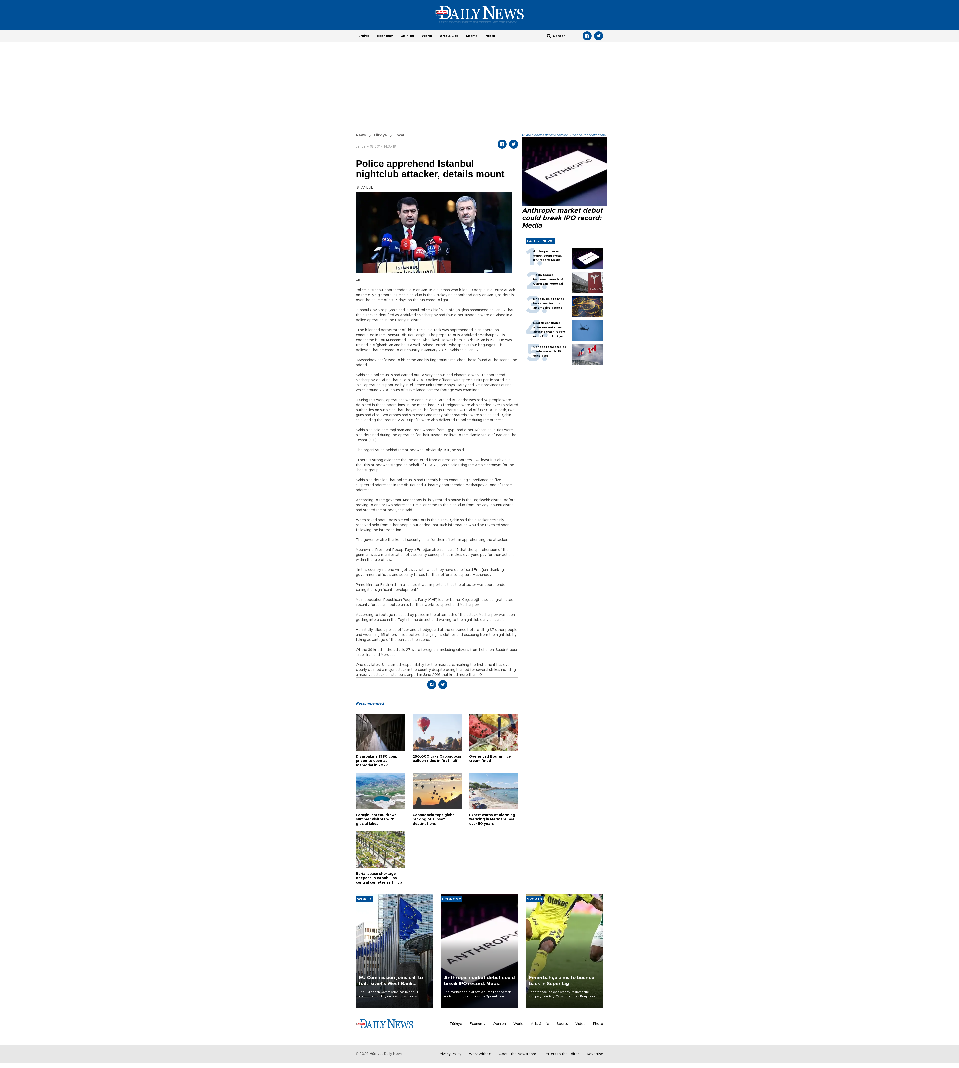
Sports (471, 36)
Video (580, 1024)
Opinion (407, 36)
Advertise (594, 1054)
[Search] (549, 36)
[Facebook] (587, 35)
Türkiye (362, 36)
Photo (490, 36)
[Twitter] (598, 35)
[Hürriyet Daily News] (479, 14)
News (361, 135)
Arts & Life (449, 36)
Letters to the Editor (561, 1054)
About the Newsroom (517, 1054)
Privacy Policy (450, 1054)
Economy (385, 36)
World (427, 36)
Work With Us (480, 1054)
